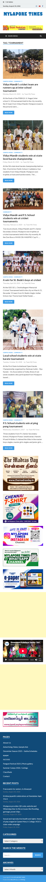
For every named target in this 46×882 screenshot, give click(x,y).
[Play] (6, 660)
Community (18, 81)
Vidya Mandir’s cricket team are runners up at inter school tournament (20, 87)
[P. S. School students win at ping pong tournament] (23, 405)
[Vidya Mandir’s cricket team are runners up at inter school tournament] (23, 65)
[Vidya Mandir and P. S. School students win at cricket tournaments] (23, 199)
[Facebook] (43, 6)
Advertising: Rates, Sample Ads (15, 747)
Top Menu (9, 2)
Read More (9, 112)
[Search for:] (23, 855)
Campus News (8, 81)
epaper (6, 755)
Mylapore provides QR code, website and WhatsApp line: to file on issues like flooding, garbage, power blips (21, 809)
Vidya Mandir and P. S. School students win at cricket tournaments (19, 218)
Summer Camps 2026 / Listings (15, 768)
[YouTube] (39, 6)
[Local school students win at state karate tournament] (23, 330)
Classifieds (7, 772)
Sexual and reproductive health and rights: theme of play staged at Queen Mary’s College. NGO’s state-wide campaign (22, 821)
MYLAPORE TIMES (19, 877)
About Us (7, 743)
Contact (6, 776)
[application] (23, 651)
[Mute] (36, 660)
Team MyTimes (29, 94)
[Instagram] (36, 6)
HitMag (23, 879)
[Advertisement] (23, 614)
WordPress (14, 879)
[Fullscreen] (40, 660)
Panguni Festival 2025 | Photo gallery (18, 764)
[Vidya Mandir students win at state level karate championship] (23, 136)
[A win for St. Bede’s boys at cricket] (23, 263)
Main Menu (13, 36)
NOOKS (6, 759)
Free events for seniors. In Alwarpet (17, 789)
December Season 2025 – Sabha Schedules (20, 751)
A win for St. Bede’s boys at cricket (22, 280)
